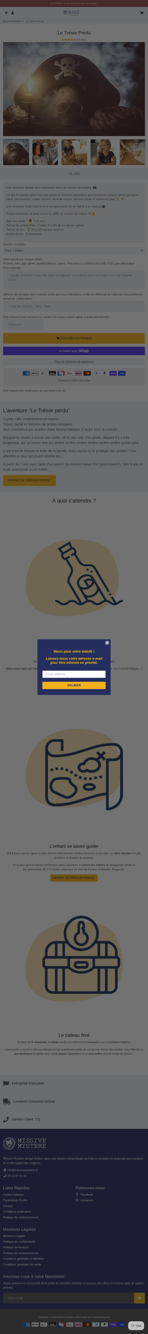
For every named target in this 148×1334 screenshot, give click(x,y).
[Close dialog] (107, 643)
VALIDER (74, 685)
